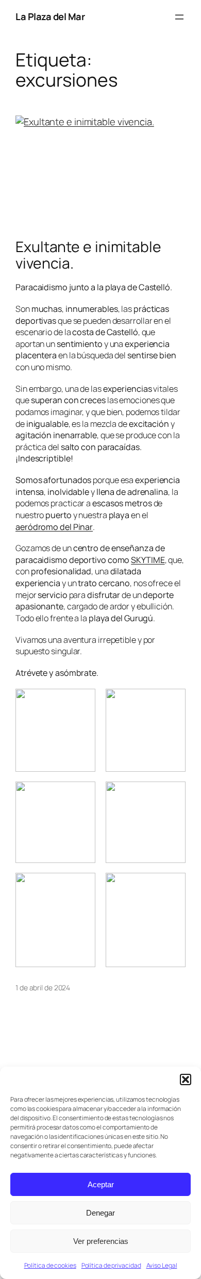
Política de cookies (50, 1265)
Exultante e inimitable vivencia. (88, 255)
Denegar (100, 1212)
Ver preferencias (100, 1241)
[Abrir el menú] (179, 17)
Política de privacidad (111, 1265)
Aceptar (101, 1184)
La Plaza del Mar (50, 16)
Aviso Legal (161, 1265)
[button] (185, 1079)
